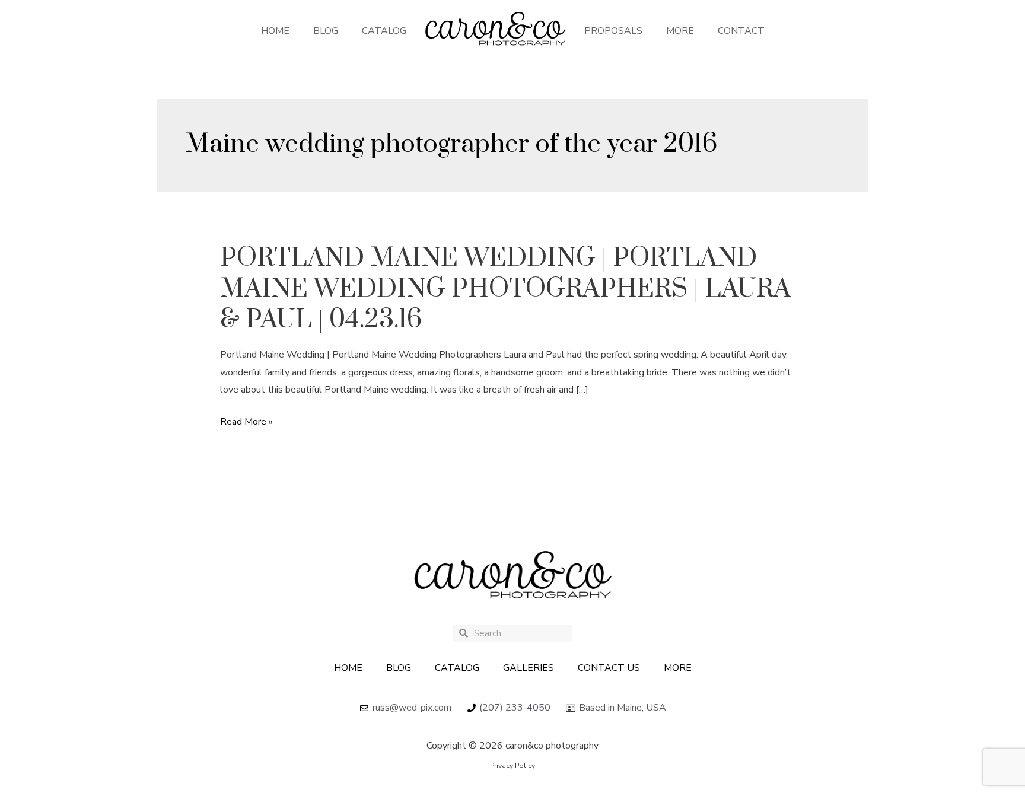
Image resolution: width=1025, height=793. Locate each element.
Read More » (246, 422)
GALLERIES (528, 667)
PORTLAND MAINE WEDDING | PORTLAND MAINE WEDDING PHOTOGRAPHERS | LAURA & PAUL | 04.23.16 (505, 289)
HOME (275, 30)
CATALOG (384, 30)
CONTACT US (609, 667)
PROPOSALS (613, 30)
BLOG (325, 30)
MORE (680, 30)
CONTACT (741, 30)
